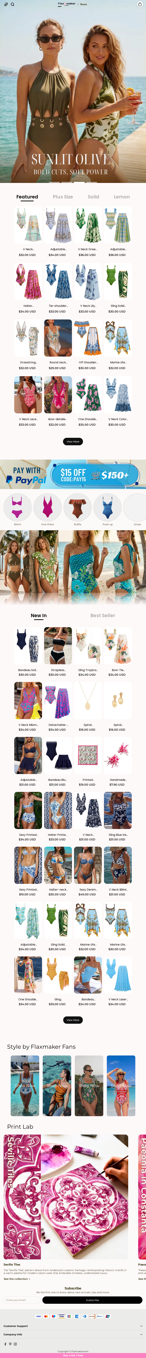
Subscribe (92, 1300)
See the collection (16, 1279)
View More (73, 441)
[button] (6, 4)
